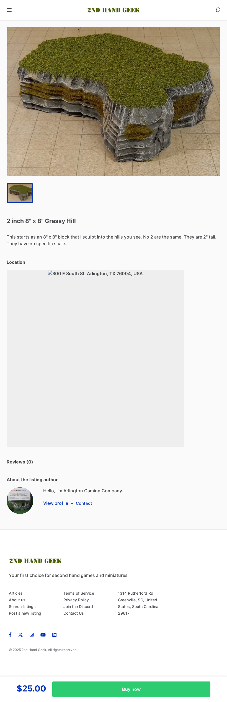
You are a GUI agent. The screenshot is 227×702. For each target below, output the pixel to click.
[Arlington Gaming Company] (20, 500)
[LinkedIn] (54, 634)
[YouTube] (43, 634)
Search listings (22, 606)
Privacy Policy (76, 599)
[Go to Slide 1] (20, 193)
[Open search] (218, 10)
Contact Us (73, 613)
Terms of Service (78, 593)
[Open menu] (9, 10)
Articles (16, 593)
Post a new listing (25, 613)
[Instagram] (31, 634)
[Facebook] (12, 634)
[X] (20, 634)
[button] (113, 101)
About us (17, 599)
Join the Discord (78, 606)
